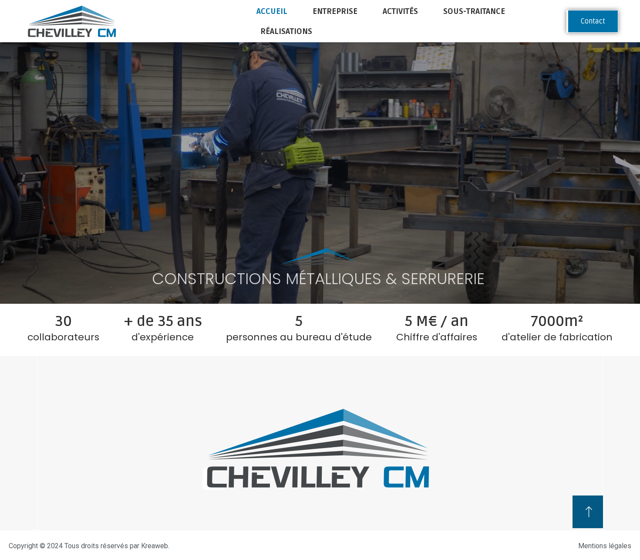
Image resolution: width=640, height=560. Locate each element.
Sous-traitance (474, 11)
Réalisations (286, 31)
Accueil (271, 11)
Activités (400, 11)
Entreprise (335, 11)
